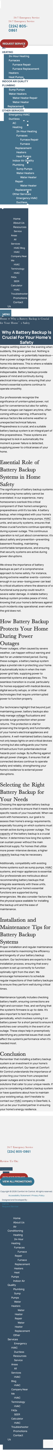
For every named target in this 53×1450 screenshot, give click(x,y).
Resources (19, 227)
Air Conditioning (15, 1228)
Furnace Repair (22, 64)
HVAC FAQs (15, 275)
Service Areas (16, 233)
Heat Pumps (23, 156)
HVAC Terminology (17, 266)
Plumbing (8, 85)
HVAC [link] (47, 518)
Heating (7, 52)
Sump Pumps (17, 89)
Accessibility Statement (19, 1195)
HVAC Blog (19, 247)
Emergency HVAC (19, 114)
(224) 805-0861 (18, 28)
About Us (18, 222)
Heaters (14, 72)
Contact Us (15, 304)
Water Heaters (18, 93)
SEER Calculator (16, 283)
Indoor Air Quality (23, 160)
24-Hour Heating (19, 56)
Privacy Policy (38, 1195)
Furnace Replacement (26, 68)
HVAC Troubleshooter (19, 291)
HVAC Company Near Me (19, 256)
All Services (15, 241)
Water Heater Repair (25, 97)
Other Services (13, 110)
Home (16, 218)
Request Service (10, 1206)
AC (14, 123)
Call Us (5, 1204)
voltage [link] (20, 715)
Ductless (14, 118)
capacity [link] (5, 833)
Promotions (20, 298)
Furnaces (14, 60)
